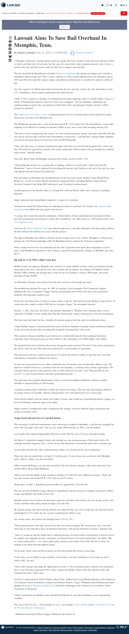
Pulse (47, 13)
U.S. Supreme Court (23, 221)
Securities (22, 13)
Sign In (124, 5)
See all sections (82, 13)
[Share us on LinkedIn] (10, 52)
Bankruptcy (30, 13)
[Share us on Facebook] (10, 49)
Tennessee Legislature (66, 73)
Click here (64, 27)
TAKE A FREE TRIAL (98, 13)
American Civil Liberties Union (32, 114)
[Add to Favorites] (10, 37)
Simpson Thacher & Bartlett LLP (39, 585)
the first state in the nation (27, 231)
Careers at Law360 (59, 628)
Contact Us (47, 628)
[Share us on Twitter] (10, 45)
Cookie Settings (100, 628)
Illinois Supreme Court (37, 228)
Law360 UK (70, 13)
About (40, 628)
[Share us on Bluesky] (10, 56)
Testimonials (92, 630)
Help (50, 630)
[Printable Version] (10, 41)
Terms (70, 628)
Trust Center (88, 628)
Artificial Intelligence (58, 13)
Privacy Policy (78, 628)
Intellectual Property (10, 13)
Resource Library (67, 630)
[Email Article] (10, 60)
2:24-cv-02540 (80, 604)
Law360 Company (80, 630)
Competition (40, 13)
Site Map (56, 630)
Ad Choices (44, 630)
